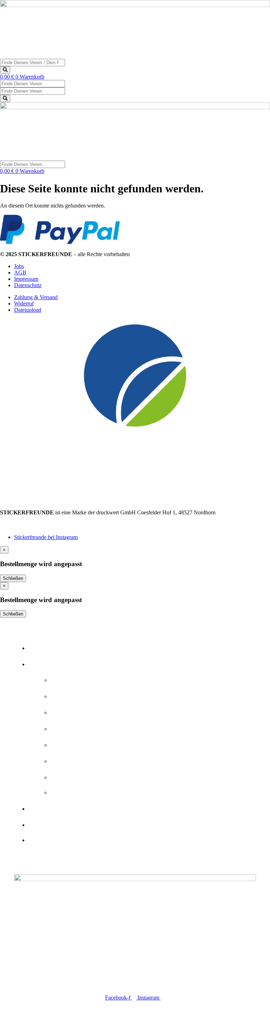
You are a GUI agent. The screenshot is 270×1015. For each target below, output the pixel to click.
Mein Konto (60, 837)
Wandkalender (92, 775)
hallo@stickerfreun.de (24, 525)
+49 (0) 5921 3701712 (25, 519)
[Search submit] (5, 70)
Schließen (13, 578)
